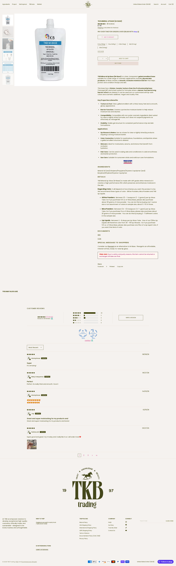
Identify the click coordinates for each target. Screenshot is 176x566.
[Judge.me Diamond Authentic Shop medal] (83, 333)
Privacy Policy (83, 538)
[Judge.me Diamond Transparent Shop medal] (93, 333)
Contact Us (111, 530)
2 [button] (83, 455)
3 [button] (88, 455)
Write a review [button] (131, 318)
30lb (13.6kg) (103, 48)
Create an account (41, 522)
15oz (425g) (112, 44)
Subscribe (170, 521)
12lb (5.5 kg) (132, 44)
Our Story (111, 525)
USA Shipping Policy (85, 525)
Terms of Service (84, 533)
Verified (88, 340)
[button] (142, 4)
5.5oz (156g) (101, 44)
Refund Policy (83, 522)
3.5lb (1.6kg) (122, 44)
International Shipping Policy (88, 528)
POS (17, 562)
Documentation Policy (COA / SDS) (89, 536)
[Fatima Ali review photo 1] (32, 444)
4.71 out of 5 (49, 317)
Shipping (100, 28)
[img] (31, 354)
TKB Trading (11, 562)
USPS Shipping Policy (85, 530)
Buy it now (118, 63)
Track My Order (112, 528)
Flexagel (111, 246)
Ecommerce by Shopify (29, 562)
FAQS (109, 522)
